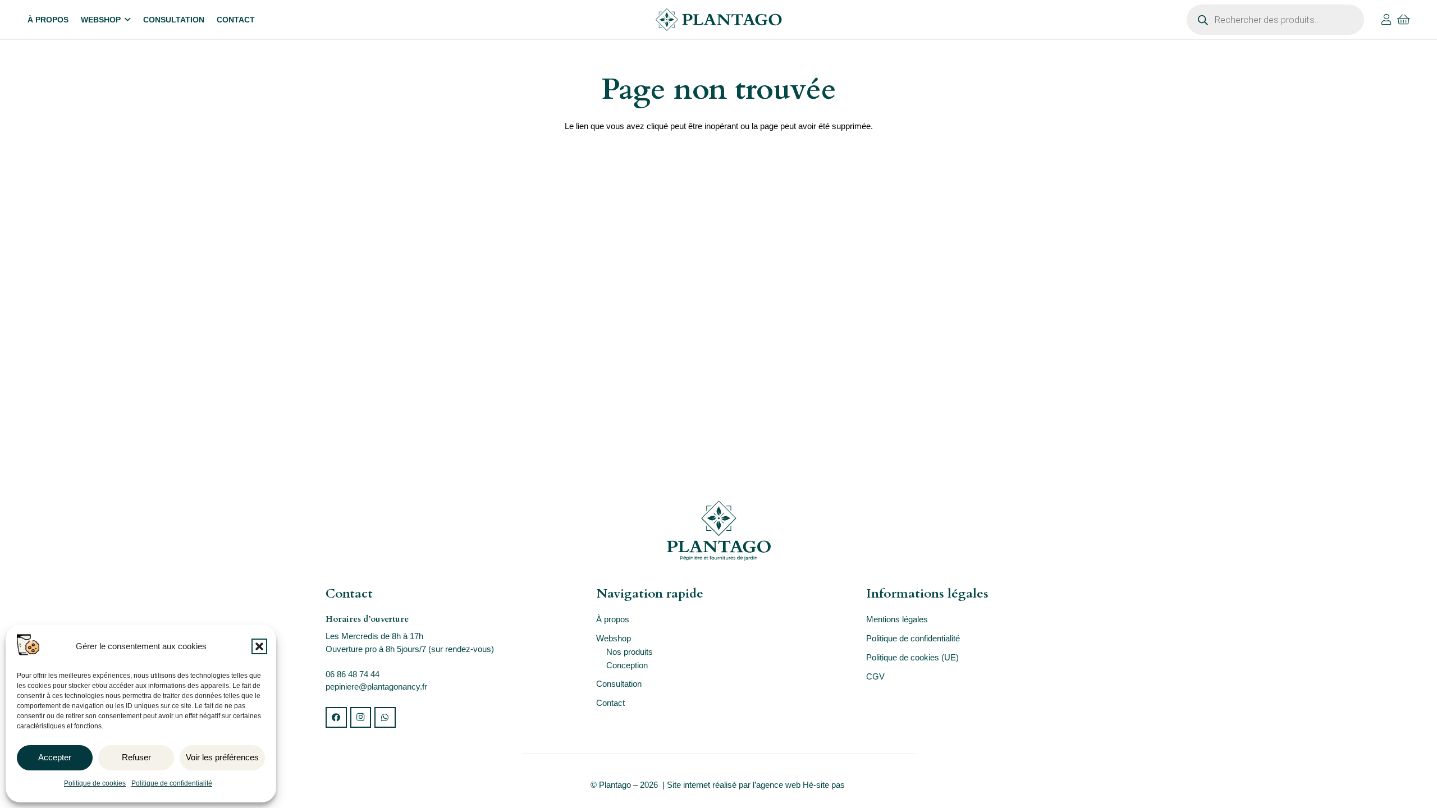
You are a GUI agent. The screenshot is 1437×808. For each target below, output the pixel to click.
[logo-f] (718, 530)
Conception (627, 665)
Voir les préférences (222, 757)
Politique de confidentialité (171, 783)
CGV (875, 676)
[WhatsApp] (385, 717)
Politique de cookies (95, 783)
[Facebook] (336, 717)
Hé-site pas (825, 784)
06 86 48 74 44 (352, 674)
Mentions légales (897, 619)
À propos (612, 619)
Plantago (615, 784)
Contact (610, 703)
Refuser (136, 757)
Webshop (613, 638)
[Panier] (1404, 20)
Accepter (54, 757)
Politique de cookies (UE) (912, 657)
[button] (259, 646)
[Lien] (1386, 19)
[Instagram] (361, 717)
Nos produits (629, 651)
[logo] (718, 19)
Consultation (619, 683)
